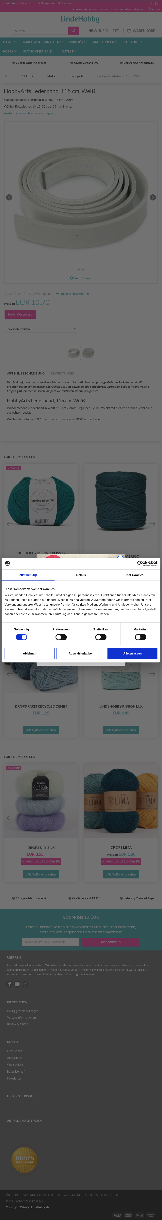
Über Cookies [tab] (133, 575)
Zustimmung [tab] (28, 575)
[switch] (61, 637)
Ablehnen (29, 653)
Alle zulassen (132, 653)
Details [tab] (81, 575)
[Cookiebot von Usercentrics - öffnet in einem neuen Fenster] (140, 563)
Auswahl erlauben (81, 653)
